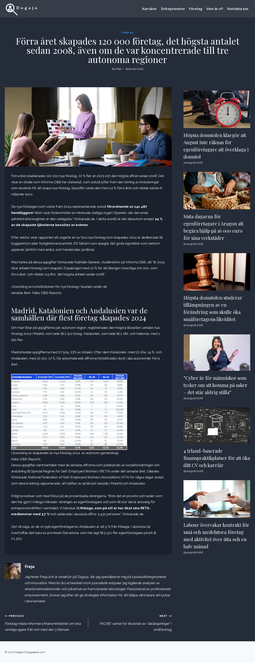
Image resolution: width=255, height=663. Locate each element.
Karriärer (149, 9)
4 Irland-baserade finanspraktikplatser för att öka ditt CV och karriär (216, 458)
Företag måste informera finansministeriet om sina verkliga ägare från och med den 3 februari (43, 623)
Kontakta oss (237, 9)
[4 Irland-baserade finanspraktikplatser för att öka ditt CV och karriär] (216, 425)
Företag (195, 9)
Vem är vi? (214, 9)
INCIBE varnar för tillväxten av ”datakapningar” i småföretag (136, 623)
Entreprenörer (173, 9)
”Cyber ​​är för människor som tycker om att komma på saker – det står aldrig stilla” (215, 385)
